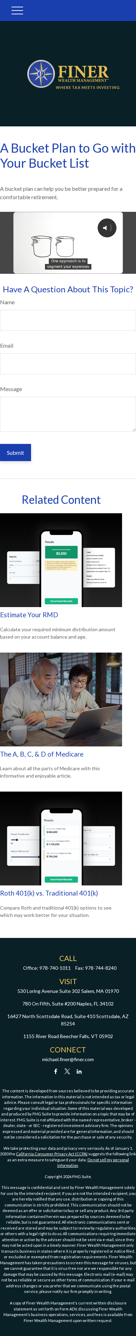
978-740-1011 (55, 968)
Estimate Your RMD (29, 615)
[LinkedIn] (79, 1071)
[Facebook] (55, 1071)
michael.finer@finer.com (68, 1059)
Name (7, 302)
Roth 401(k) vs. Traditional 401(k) (49, 893)
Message (11, 388)
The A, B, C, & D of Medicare (41, 754)
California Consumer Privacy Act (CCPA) (52, 1153)
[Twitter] (67, 1071)
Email (6, 345)
